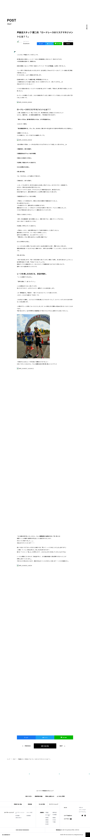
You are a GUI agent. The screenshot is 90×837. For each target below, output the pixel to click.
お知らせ (81, 807)
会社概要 (17, 815)
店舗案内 (42, 812)
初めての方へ (18, 5)
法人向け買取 (32, 5)
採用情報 (29, 815)
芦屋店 (46, 812)
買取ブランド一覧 (41, 5)
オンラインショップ (53, 804)
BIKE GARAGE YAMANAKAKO (22, 830)
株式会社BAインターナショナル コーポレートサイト (67, 830)
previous (27, 746)
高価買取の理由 (38, 796)
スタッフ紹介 (29, 812)
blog (68, 43)
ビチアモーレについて (19, 813)
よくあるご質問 (51, 5)
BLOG (65, 807)
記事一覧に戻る (45, 746)
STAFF (26, 2)
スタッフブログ (82, 809)
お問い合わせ (18, 817)
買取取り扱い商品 (18, 804)
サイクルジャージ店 (47, 815)
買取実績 (25, 5)
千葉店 (54, 822)
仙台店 (46, 824)
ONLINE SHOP (39, 2)
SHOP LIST (32, 2)
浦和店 (46, 819)
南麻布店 (55, 812)
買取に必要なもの (49, 796)
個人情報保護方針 (6, 834)
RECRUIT (53, 2)
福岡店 (54, 817)
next (61, 746)
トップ (8, 759)
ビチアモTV (66, 819)
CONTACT (47, 2)
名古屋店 (55, 814)
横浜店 (46, 817)
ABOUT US (20, 2)
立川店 (54, 819)
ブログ (14, 759)
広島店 (46, 822)
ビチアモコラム (82, 811)
